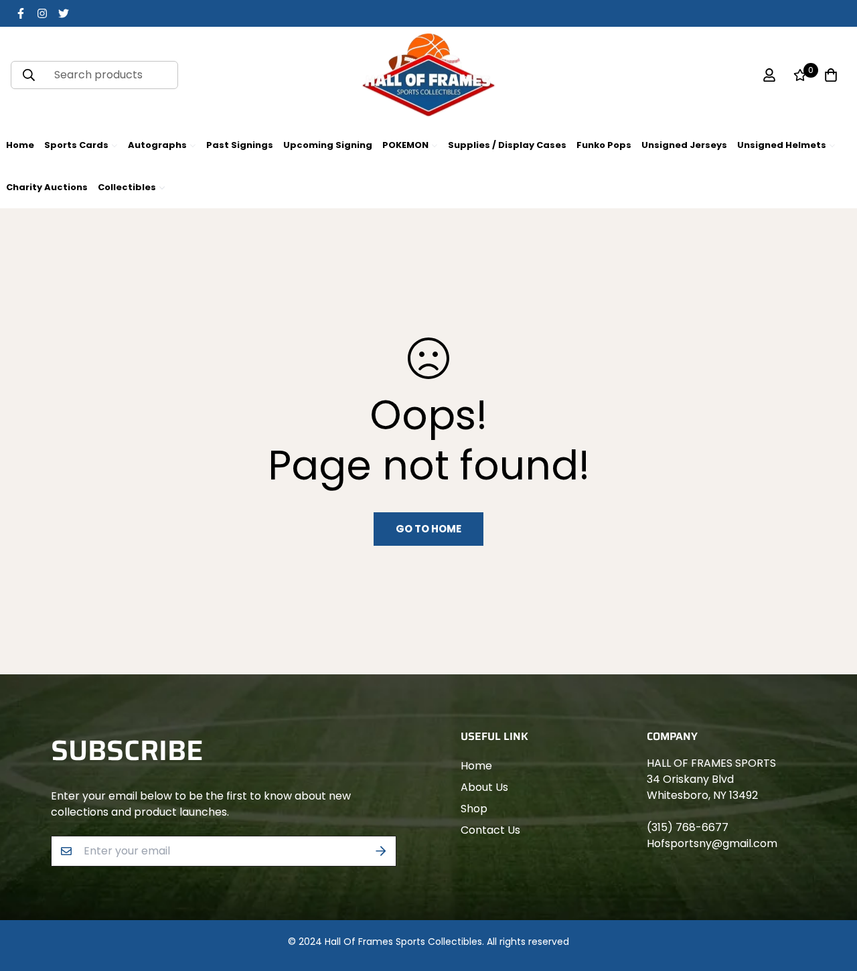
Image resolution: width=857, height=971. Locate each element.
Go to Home (428, 529)
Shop (474, 808)
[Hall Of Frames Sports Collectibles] (428, 75)
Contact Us (490, 830)
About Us (484, 787)
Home (476, 765)
